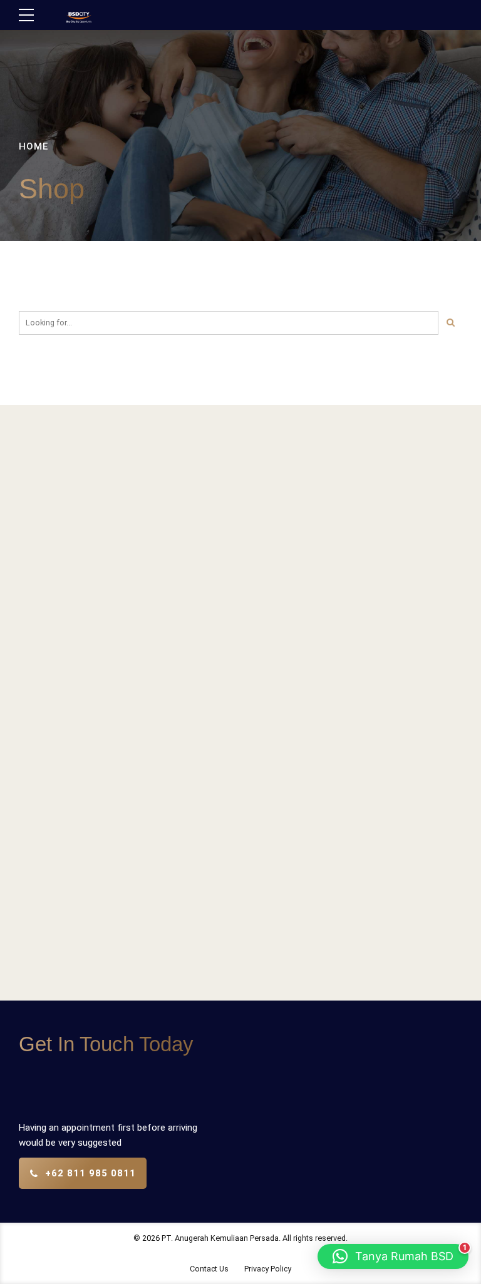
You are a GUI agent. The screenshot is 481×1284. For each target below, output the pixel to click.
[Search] (450, 323)
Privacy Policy (267, 1268)
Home (33, 146)
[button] (393, 1256)
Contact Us (209, 1268)
